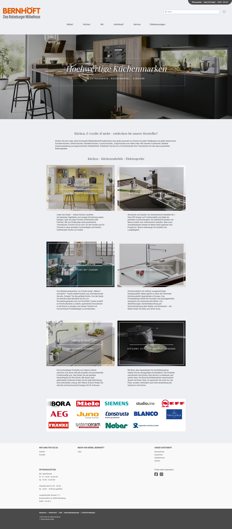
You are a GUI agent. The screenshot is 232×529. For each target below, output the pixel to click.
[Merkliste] (224, 12)
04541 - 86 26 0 (45, 501)
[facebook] (156, 474)
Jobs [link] (79, 452)
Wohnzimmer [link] (159, 452)
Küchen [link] (157, 461)
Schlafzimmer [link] (159, 458)
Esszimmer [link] (158, 455)
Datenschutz (53, 513)
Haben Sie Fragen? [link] (210, 2)
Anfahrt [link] (42, 452)
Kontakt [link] (42, 455)
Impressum (42, 513)
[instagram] (161, 474)
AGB (60, 513)
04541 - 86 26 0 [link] (223, 2)
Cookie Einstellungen (88, 513)
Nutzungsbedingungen (71, 513)
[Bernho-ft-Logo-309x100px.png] (21, 13)
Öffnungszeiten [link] (197, 2)
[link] (70, 24)
